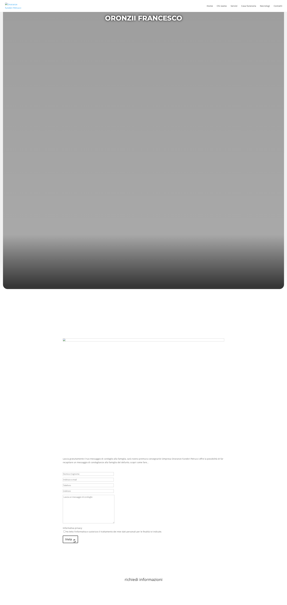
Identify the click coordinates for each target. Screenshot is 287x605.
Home (210, 6)
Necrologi (265, 6)
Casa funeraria (248, 6)
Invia (68, 539)
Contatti (278, 6)
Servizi (234, 6)
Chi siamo (222, 6)
